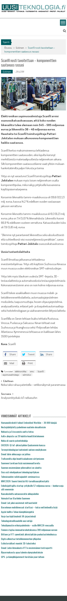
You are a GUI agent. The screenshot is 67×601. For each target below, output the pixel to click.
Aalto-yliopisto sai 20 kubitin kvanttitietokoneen (22, 436)
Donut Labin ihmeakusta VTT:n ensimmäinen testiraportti (26, 548)
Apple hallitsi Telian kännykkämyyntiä (17, 512)
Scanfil (41, 371)
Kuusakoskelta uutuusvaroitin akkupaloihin (20, 494)
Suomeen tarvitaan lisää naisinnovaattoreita (20, 463)
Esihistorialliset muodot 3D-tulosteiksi (18, 543)
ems (32, 371)
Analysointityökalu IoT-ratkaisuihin (19, 398)
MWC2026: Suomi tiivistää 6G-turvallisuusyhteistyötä (25, 481)
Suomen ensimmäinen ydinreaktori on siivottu (21, 467)
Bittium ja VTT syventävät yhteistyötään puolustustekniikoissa (29, 534)
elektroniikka (20, 371)
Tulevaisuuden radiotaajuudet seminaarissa (20, 476)
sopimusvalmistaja (11, 374)
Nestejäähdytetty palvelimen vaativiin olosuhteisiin (23, 427)
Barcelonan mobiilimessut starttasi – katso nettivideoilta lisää (29, 507)
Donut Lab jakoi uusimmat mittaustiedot (19, 503)
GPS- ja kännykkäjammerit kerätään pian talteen (22, 557)
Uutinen (20, 47)
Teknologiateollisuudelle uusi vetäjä (16, 521)
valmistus (27, 374)
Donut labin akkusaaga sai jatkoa (15, 454)
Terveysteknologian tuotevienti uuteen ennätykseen (23, 449)
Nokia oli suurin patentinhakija (14, 440)
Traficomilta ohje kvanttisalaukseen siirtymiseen (22, 458)
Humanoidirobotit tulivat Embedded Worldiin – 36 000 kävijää (29, 422)
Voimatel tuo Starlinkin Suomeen (15, 498)
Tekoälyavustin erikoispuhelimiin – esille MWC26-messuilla (27, 525)
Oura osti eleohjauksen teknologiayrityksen (20, 472)
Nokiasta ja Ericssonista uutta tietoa (17, 431)
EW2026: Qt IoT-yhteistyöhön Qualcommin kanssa (23, 445)
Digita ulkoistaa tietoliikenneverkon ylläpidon (21, 539)
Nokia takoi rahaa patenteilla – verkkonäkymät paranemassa (33, 385)
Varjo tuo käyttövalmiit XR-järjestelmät (18, 516)
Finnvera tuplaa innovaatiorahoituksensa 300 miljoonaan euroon (29, 530)
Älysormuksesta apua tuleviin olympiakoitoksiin (22, 552)
